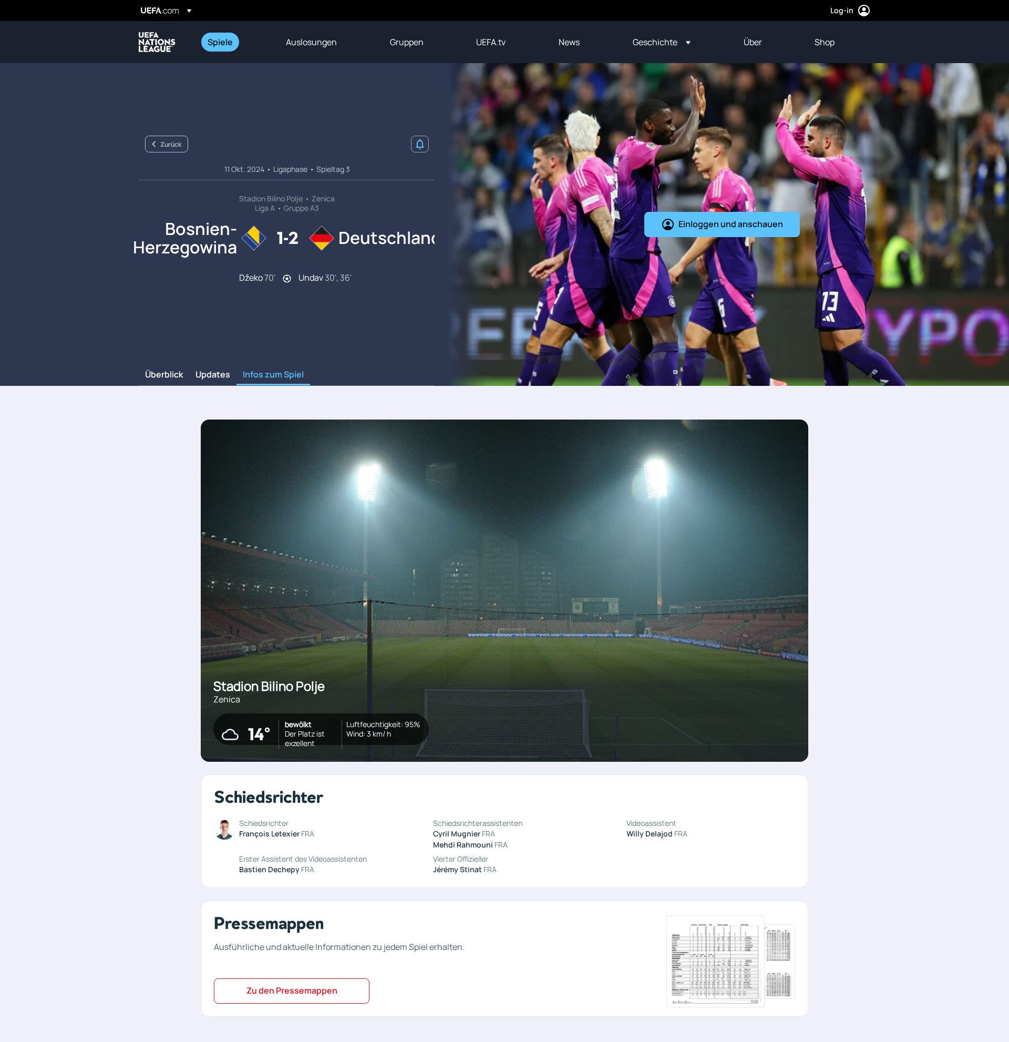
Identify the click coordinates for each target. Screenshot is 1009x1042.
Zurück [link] (170, 144)
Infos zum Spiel (273, 375)
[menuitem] (233, 42)
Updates (212, 375)
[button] (661, 42)
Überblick (164, 375)
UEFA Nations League (157, 42)
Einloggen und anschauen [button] (730, 224)
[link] (220, 42)
